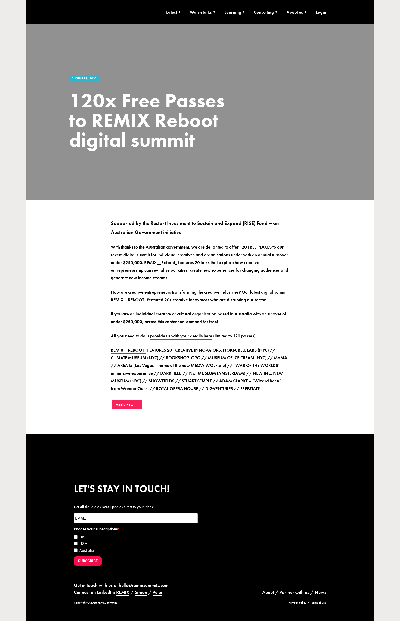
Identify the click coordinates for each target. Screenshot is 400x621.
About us (295, 12)
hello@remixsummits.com (144, 585)
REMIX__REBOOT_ (128, 350)
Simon (141, 592)
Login (321, 12)
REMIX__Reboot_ (160, 262)
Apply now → (127, 404)
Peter (157, 592)
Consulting (264, 12)
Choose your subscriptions (96, 529)
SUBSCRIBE (88, 561)
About (268, 592)
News (320, 592)
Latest (171, 12)
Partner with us (294, 592)
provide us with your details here (181, 336)
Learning (233, 12)
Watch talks (201, 12)
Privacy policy (297, 603)
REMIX (122, 592)
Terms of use (318, 603)
